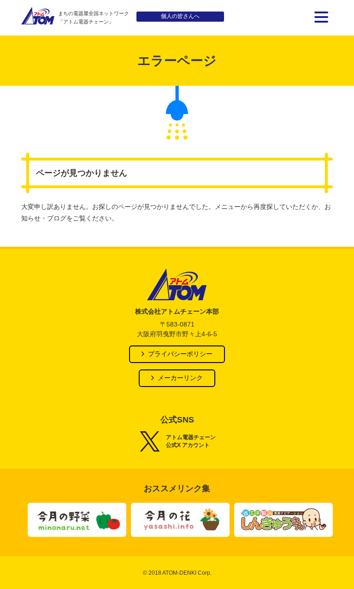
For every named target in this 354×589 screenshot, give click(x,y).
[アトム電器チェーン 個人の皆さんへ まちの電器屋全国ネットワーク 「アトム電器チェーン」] (37, 18)
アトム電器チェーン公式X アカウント (191, 441)
